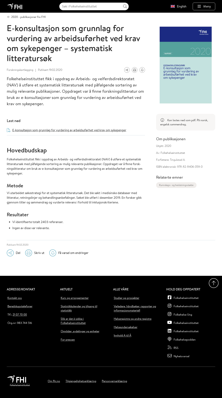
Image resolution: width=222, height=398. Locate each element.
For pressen (68, 339)
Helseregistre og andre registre (132, 319)
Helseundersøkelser (125, 327)
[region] (185, 122)
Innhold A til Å (122, 335)
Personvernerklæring (114, 381)
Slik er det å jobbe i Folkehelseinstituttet (73, 321)
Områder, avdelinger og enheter (80, 331)
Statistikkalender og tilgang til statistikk (79, 308)
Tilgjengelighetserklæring (81, 381)
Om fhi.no (54, 381)
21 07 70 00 (20, 314)
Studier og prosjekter (126, 298)
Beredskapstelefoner (19, 306)
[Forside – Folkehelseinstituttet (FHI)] (15, 6)
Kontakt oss (14, 298)
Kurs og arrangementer (75, 298)
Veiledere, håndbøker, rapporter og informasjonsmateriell (135, 308)
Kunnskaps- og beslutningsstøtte (176, 185)
